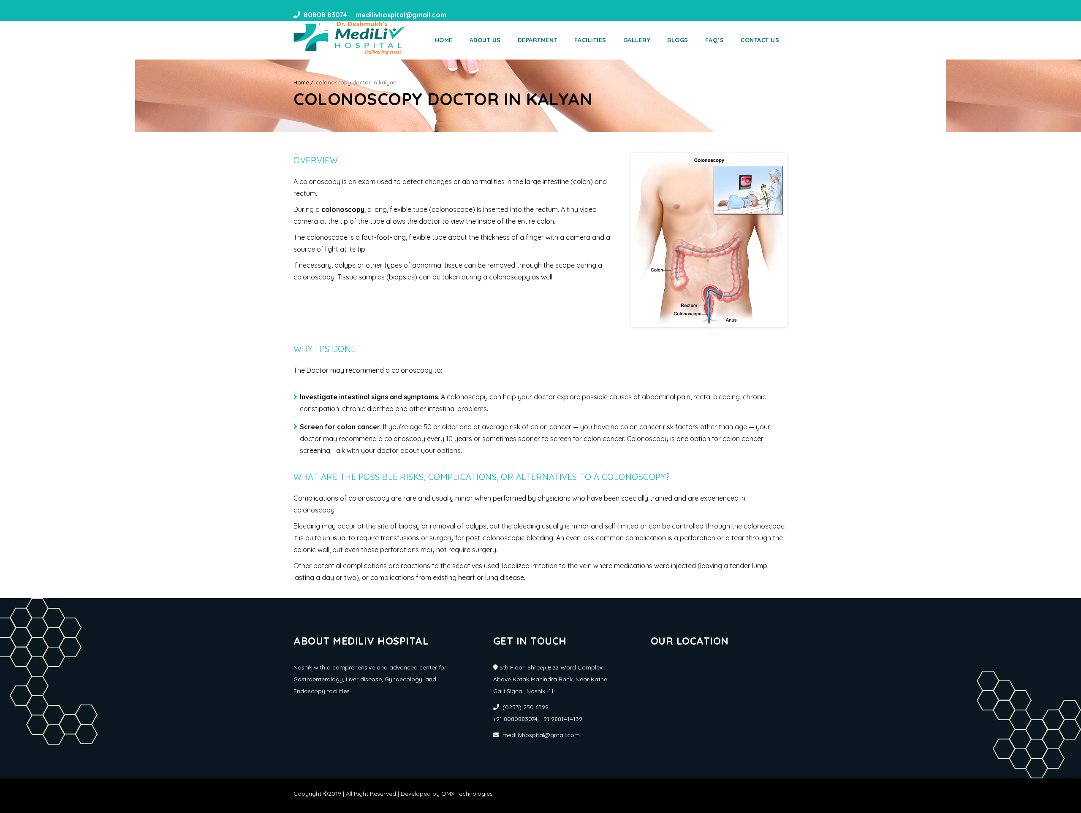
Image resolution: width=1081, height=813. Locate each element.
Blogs (677, 40)
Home (444, 40)
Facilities (590, 40)
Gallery (637, 40)
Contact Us (760, 40)
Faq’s (714, 40)
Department (537, 40)
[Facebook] (455, 14)
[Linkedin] (470, 14)
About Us (485, 40)
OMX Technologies (467, 793)
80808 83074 (325, 15)
